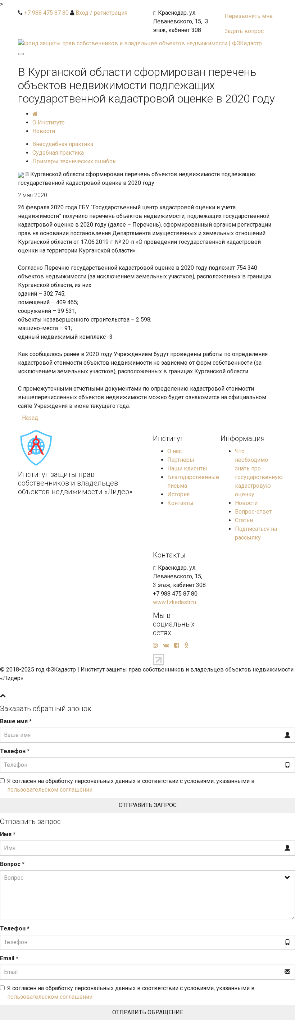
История (178, 494)
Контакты (180, 503)
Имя (7, 834)
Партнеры (180, 459)
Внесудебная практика (62, 144)
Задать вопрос (244, 31)
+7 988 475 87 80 (46, 12)
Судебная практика (58, 152)
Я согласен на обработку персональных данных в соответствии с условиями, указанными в (131, 785)
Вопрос (12, 864)
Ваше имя (16, 721)
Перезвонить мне (248, 16)
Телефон (15, 751)
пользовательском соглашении (49, 789)
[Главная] (35, 113)
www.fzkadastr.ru (174, 602)
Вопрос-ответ (253, 511)
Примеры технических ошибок (74, 161)
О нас (174, 451)
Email (9, 958)
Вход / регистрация (101, 12)
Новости (246, 503)
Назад (30, 417)
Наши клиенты (187, 468)
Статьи (244, 520)
